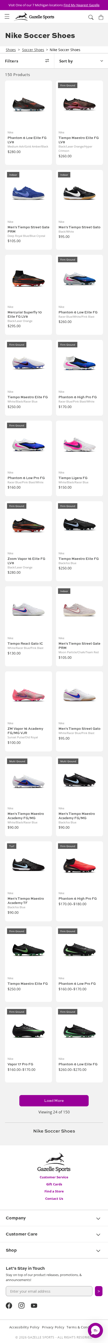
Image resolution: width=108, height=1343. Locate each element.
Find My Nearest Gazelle (81, 5)
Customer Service (54, 1177)
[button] (7, 17)
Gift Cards (54, 1184)
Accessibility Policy (24, 1327)
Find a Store (54, 1191)
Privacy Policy (53, 1327)
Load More (54, 1100)
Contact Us (54, 1198)
